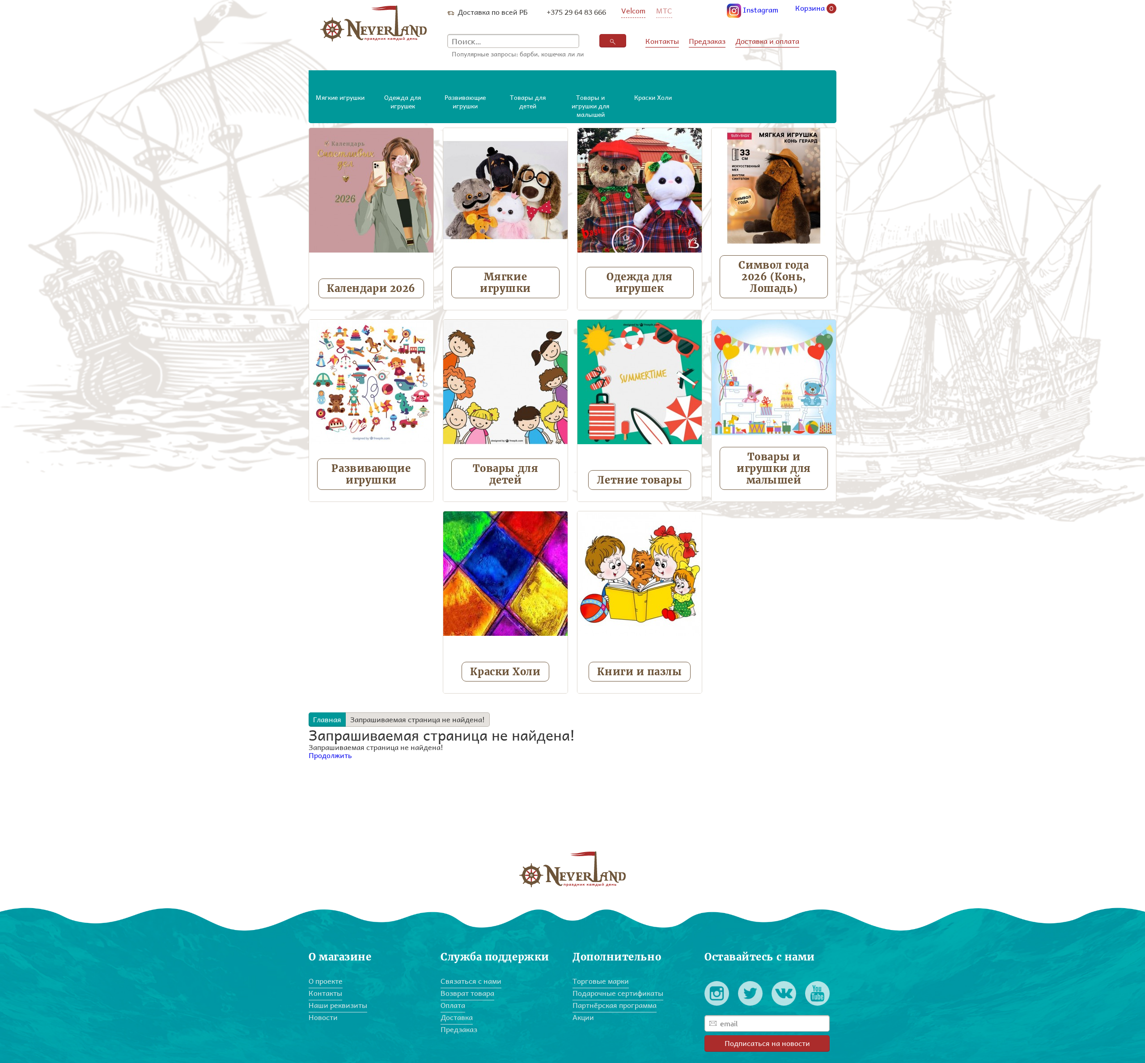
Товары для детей (506, 474)
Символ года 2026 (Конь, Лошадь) (773, 277)
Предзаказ (707, 41)
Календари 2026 (371, 288)
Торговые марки (600, 981)
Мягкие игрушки (505, 282)
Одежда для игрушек (639, 282)
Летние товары (639, 480)
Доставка (457, 1017)
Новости (323, 1017)
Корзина (814, 8)
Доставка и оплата (767, 41)
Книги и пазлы (639, 671)
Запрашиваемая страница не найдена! (417, 719)
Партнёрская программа (614, 1005)
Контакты (662, 41)
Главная (327, 719)
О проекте (326, 981)
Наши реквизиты (338, 1005)
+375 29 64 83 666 (576, 12)
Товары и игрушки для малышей (774, 468)
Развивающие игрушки (371, 474)
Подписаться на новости (767, 1043)
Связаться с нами (471, 981)
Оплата (453, 1005)
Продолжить (330, 755)
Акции (583, 1017)
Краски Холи (505, 671)
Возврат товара (467, 993)
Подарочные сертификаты (617, 993)
